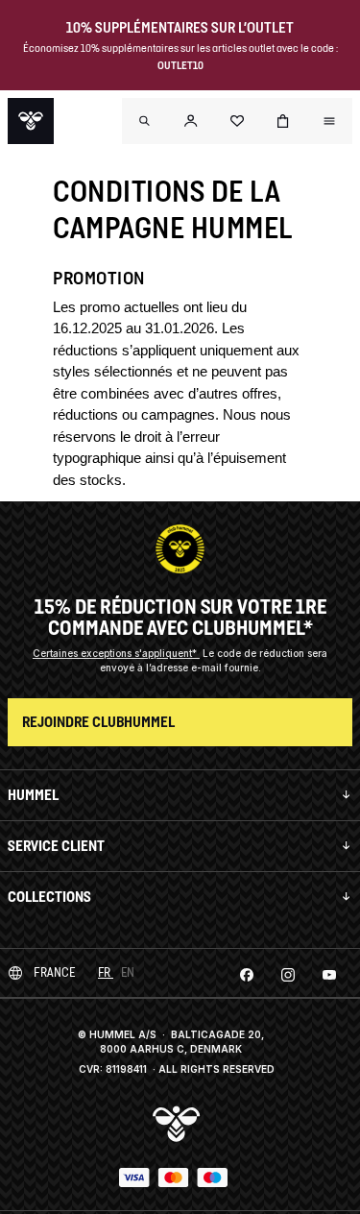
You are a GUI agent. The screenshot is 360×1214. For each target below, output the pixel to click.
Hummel (33, 795)
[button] (191, 121)
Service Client (56, 846)
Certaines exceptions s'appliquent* (116, 653)
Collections (49, 896)
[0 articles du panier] (283, 121)
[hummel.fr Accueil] (31, 121)
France (54, 972)
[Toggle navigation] (145, 121)
